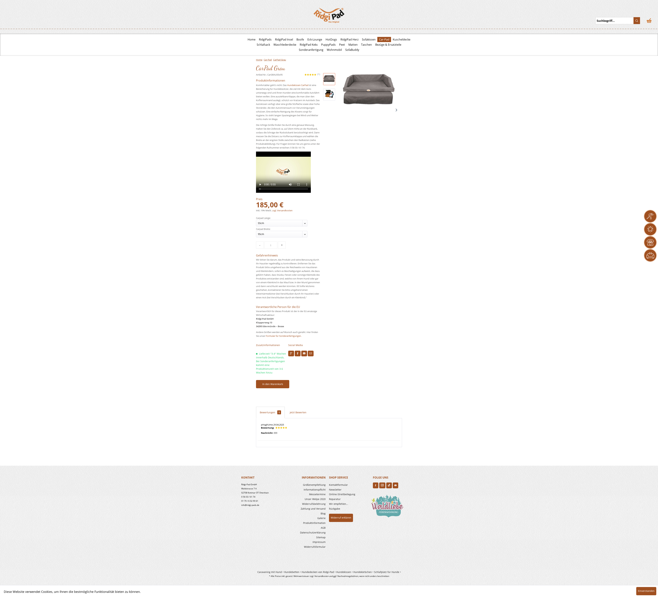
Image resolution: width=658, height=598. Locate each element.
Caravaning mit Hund (269, 572)
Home (251, 39)
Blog (323, 513)
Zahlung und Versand (313, 508)
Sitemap (321, 537)
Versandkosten (321, 576)
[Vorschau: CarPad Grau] (329, 79)
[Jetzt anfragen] (650, 216)
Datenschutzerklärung (313, 532)
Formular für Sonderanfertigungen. (283, 335)
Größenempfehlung (314, 484)
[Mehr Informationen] (650, 255)
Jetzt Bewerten (298, 412)
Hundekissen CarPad (297, 85)
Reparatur (335, 499)
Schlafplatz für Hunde (386, 572)
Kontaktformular (338, 484)
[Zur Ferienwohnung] (388, 507)
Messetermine (317, 494)
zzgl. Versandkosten (282, 210)
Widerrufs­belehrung (314, 503)
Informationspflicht (315, 489)
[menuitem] (305, 484)
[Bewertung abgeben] (650, 229)
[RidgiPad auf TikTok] (389, 485)
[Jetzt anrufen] (650, 242)
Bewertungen (270, 412)
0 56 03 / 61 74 (248, 496)
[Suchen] (636, 20)
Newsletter (335, 489)
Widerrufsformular (315, 546)
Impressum (319, 542)
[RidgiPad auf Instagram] (382, 485)
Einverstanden (646, 591)
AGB (323, 527)
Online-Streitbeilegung (342, 494)
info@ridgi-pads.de (250, 505)
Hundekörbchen (362, 572)
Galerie (321, 518)
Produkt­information (314, 523)
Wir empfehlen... (338, 503)
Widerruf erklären (341, 517)
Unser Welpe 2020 (315, 499)
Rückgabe (334, 508)
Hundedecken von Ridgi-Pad (318, 572)
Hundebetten (291, 572)
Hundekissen (343, 572)
